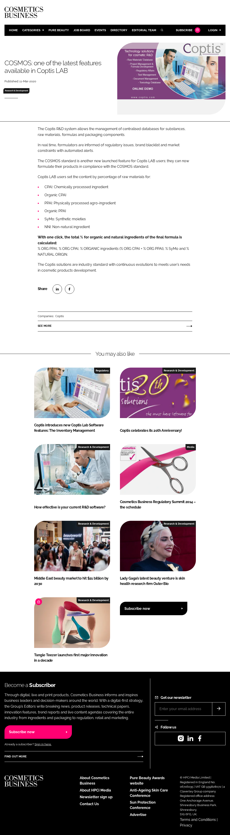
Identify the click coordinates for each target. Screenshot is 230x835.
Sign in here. (43, 744)
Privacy (186, 825)
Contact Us (89, 804)
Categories (31, 30)
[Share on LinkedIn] (57, 289)
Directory (119, 30)
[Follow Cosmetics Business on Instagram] (180, 740)
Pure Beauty (59, 30)
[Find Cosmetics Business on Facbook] (199, 740)
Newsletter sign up (96, 797)
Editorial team (144, 30)
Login (212, 30)
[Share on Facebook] (69, 289)
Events (100, 30)
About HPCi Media (95, 790)
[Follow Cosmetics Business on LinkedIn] (190, 740)
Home (13, 30)
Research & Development (16, 90)
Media (190, 447)
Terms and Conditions (198, 820)
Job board (81, 30)
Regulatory (102, 370)
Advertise (138, 815)
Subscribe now (137, 608)
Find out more (15, 756)
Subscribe (184, 30)
